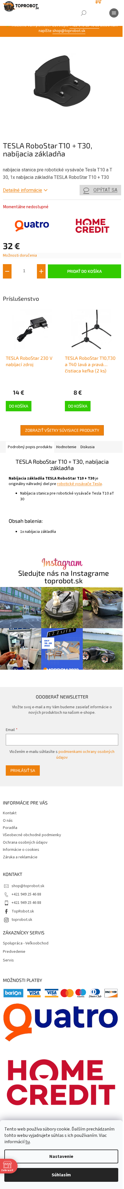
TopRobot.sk (23, 911)
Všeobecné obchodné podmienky (32, 835)
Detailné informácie (22, 190)
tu (27, 1142)
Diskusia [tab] (87, 447)
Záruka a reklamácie (20, 857)
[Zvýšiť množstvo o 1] (41, 271)
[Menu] (114, 13)
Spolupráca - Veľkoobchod (25, 943)
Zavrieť (41, 287)
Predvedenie (14, 952)
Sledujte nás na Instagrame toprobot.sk (63, 576)
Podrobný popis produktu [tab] (30, 447)
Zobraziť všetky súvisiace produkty (62, 430)
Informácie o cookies (21, 850)
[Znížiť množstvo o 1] (7, 271)
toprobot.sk (22, 920)
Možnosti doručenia (20, 255)
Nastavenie (61, 1156)
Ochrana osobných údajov (25, 842)
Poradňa (10, 828)
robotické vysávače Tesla (79, 484)
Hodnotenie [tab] (66, 447)
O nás (8, 820)
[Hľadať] (83, 13)
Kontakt (9, 813)
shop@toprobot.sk (68, 31)
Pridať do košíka (84, 271)
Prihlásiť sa (22, 770)
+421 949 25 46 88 (26, 894)
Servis (8, 960)
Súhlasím (61, 1175)
